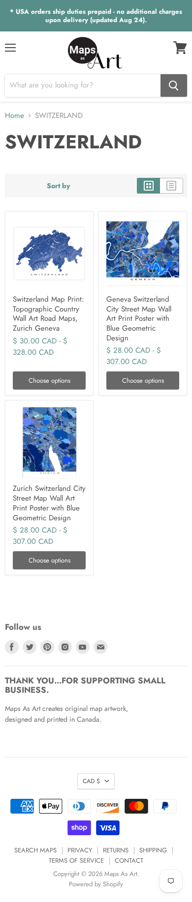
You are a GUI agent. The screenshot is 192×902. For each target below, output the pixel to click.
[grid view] (148, 186)
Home (14, 116)
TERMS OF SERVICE (76, 860)
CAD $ (91, 781)
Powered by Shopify (96, 884)
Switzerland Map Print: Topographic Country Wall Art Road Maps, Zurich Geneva (48, 314)
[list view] (171, 186)
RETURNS (115, 850)
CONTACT (129, 860)
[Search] (173, 85)
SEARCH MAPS (35, 850)
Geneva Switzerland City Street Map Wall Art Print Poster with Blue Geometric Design (138, 318)
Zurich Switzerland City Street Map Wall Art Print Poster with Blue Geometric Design (49, 503)
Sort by (58, 186)
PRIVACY (79, 850)
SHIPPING (153, 850)
